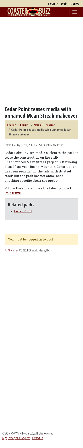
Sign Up (74, 3)
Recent (11, 125)
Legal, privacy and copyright (16, 438)
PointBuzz (13, 193)
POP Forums (11, 250)
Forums (25, 125)
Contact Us (37, 438)
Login (64, 3)
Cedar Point (23, 211)
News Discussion (44, 125)
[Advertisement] (41, 61)
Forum (52, 3)
